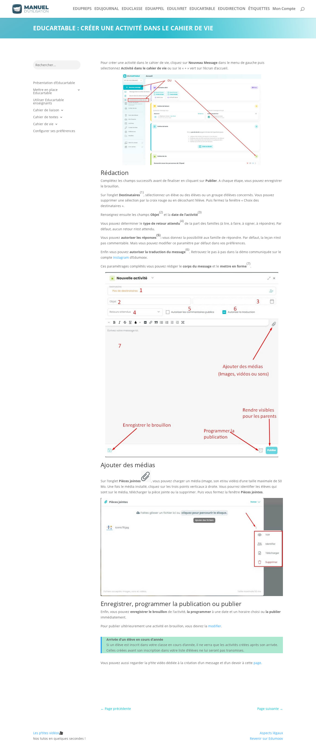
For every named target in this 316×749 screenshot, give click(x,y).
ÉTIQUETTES (259, 8)
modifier (214, 626)
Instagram (121, 257)
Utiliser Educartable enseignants (48, 101)
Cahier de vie (43, 124)
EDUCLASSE (132, 8)
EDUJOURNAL (106, 8)
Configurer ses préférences (54, 131)
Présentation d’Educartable (54, 83)
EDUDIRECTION (231, 8)
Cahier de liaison (46, 110)
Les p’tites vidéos (48, 733)
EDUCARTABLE (202, 8)
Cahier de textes (45, 117)
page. (258, 663)
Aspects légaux (271, 733)
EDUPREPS (82, 8)
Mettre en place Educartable (45, 91)
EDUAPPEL (154, 8)
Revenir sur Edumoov (266, 738)
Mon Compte (284, 8)
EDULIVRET (177, 8)
